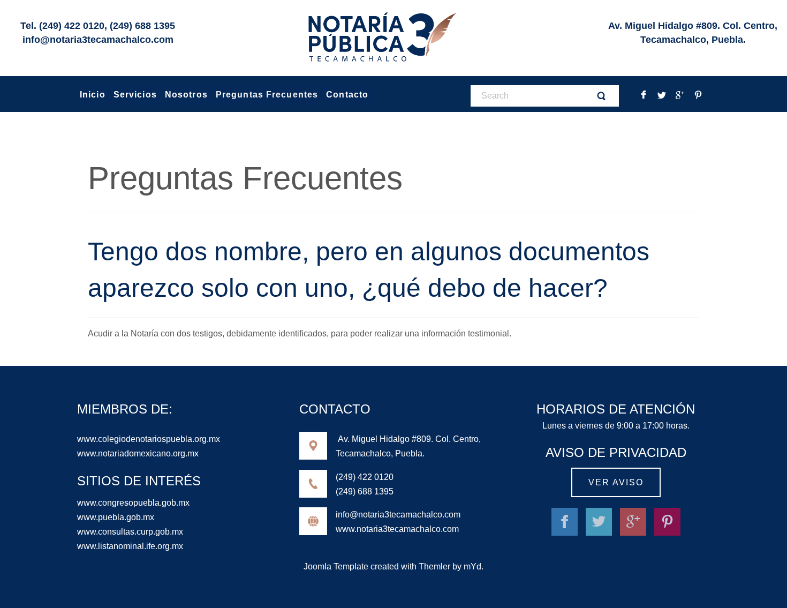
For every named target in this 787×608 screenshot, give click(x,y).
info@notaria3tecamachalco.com (97, 39)
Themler (434, 566)
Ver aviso (616, 482)
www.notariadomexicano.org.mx (138, 453)
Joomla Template (336, 566)
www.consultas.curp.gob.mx (130, 531)
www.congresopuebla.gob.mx (133, 502)
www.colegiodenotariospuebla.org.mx (148, 439)
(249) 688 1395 (142, 25)
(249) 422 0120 (71, 25)
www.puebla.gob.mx (115, 517)
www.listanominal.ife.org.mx (130, 546)
